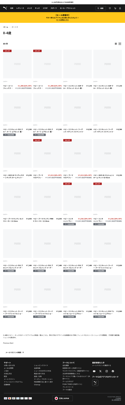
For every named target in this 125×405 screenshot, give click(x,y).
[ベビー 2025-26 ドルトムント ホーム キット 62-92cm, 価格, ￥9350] (107, 159)
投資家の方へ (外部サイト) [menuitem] (71, 368)
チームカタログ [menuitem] (67, 381)
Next (11, 343)
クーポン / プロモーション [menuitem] (43, 379)
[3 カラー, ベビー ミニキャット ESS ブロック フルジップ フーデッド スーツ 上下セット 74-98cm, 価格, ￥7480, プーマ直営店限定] (17, 250)
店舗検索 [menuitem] (7, 384)
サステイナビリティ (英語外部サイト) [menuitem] (75, 371)
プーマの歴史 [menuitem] (67, 389)
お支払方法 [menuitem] (8, 373)
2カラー (65, 81)
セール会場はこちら (62, 20)
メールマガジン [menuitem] (9, 379)
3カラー (5, 125)
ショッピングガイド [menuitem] (41, 365)
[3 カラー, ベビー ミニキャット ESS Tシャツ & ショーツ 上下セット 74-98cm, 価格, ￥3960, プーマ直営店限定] (77, 296)
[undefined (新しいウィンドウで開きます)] (95, 383)
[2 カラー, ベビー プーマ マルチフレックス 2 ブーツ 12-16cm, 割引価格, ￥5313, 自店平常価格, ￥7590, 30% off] (47, 159)
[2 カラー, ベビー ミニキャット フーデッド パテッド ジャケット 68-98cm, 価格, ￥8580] (77, 113)
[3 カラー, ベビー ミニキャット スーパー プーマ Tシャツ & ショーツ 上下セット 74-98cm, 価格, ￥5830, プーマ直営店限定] (107, 250)
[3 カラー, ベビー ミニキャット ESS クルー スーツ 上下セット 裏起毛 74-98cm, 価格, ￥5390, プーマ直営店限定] (17, 114)
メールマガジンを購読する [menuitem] (101, 365)
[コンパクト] (116, 44)
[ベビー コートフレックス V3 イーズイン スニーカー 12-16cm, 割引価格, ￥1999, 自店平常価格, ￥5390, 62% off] (17, 70)
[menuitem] (12, 8)
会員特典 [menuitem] (37, 368)
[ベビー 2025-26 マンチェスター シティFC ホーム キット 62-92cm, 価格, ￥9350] (17, 159)
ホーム (5, 27)
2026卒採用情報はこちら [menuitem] (71, 373)
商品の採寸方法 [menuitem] (39, 373)
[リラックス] (120, 44)
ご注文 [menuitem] (6, 371)
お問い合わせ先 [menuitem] (9, 365)
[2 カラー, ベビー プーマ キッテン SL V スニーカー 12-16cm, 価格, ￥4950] (17, 202)
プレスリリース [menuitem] (67, 387)
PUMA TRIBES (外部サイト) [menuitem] (72, 384)
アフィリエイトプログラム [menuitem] (13, 382)
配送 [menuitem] (5, 376)
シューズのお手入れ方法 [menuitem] (42, 371)
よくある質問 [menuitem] (8, 368)
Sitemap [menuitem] (37, 384)
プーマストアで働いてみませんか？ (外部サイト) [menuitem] (76, 377)
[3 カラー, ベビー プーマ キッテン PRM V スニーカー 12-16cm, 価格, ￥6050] (47, 202)
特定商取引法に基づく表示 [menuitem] (43, 382)
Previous (6, 343)
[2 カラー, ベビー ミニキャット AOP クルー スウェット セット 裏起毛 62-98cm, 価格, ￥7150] (77, 69)
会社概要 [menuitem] (65, 365)
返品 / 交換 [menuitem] (38, 376)
